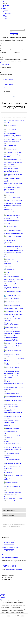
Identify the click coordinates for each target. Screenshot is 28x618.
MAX (1, 599)
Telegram (2, 597)
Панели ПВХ (16, 298)
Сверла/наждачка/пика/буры (11, 373)
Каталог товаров (8, 79)
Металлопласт (10, 269)
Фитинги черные (19, 475)
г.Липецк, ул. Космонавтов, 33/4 (10, 547)
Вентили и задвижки (13, 125)
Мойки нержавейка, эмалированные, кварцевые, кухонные (13, 280)
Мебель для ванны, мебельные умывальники (12, 265)
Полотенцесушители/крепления (12, 333)
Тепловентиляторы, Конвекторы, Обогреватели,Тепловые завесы (12, 204)
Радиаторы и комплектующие (11, 351)
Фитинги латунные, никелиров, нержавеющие (12, 467)
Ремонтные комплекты (14, 359)
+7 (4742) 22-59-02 (5, 64)
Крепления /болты (13, 255)
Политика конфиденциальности (10, 557)
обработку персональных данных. (17, 49)
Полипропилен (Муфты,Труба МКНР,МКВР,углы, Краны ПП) (12, 339)
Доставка (5, 10)
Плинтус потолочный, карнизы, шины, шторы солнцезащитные (14, 315)
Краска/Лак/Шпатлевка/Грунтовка (12, 248)
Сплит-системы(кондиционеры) (12, 397)
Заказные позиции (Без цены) (11, 141)
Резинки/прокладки (12, 355)
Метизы (12, 272)
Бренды (5, 16)
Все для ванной (18, 152)
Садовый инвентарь (12, 363)
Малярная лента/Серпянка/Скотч (12, 252)
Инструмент (16, 195)
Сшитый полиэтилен (12, 417)
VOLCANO (14, 129)
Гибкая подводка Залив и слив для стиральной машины (13, 163)
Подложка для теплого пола (11, 324)
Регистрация (7, 8)
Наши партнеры (7, 13)
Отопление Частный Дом (13, 295)
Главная (5, 1)
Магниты (13, 259)
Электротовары (18, 500)
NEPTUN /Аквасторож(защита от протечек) (14, 121)
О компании (6, 5)
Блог (4, 15)
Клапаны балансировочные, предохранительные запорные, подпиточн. (12, 222)
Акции (4, 6)
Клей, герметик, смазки (12, 226)
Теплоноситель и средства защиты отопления (13, 424)
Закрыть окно (3, 62)
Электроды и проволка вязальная (12, 492)
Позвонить (2, 594)
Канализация (16, 197)
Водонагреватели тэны (10, 145)
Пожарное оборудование (10, 328)
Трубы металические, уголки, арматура (11, 444)
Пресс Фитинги (18, 343)
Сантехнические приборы (10, 369)
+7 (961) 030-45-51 (9, 550)
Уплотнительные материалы (11, 453)
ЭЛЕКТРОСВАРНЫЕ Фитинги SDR (13, 498)
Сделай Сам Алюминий (13, 376)
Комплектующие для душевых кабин (13, 233)
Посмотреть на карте (7, 554)
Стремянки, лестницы (13, 401)
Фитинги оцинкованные (13, 471)
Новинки (5, 18)
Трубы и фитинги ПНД (13, 319)
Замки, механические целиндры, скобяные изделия (12, 191)
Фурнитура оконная (13, 478)
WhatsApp (2, 595)
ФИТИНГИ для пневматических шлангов (12, 460)
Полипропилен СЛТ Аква (10, 149)
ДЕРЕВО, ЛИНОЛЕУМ (13, 175)
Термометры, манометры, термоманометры (11, 432)
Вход (2, 8)
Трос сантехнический (12, 436)
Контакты (5, 11)
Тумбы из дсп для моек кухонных (12, 449)
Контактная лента (12, 237)
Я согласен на (14, 49)
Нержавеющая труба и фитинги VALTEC (12, 287)
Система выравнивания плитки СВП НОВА (13, 384)
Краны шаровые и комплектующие (13, 243)
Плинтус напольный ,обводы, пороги (13, 308)
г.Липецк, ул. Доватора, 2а (8, 540)
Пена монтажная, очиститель (11, 302)
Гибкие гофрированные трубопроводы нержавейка (11, 170)
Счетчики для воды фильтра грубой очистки (13, 413)
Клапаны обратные (12, 292)
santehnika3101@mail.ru (14, 569)
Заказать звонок (14, 33)
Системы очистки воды (13, 388)
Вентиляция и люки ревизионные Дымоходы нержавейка (12, 136)
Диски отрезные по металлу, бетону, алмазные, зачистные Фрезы (13, 184)
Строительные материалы (11, 406)
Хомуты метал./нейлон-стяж (11, 488)
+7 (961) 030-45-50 (9, 544)
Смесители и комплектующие (11, 393)
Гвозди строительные (12, 155)
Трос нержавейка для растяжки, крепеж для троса (12, 211)
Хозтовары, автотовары (10, 483)
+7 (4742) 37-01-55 (9, 549)
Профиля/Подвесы (12, 346)
